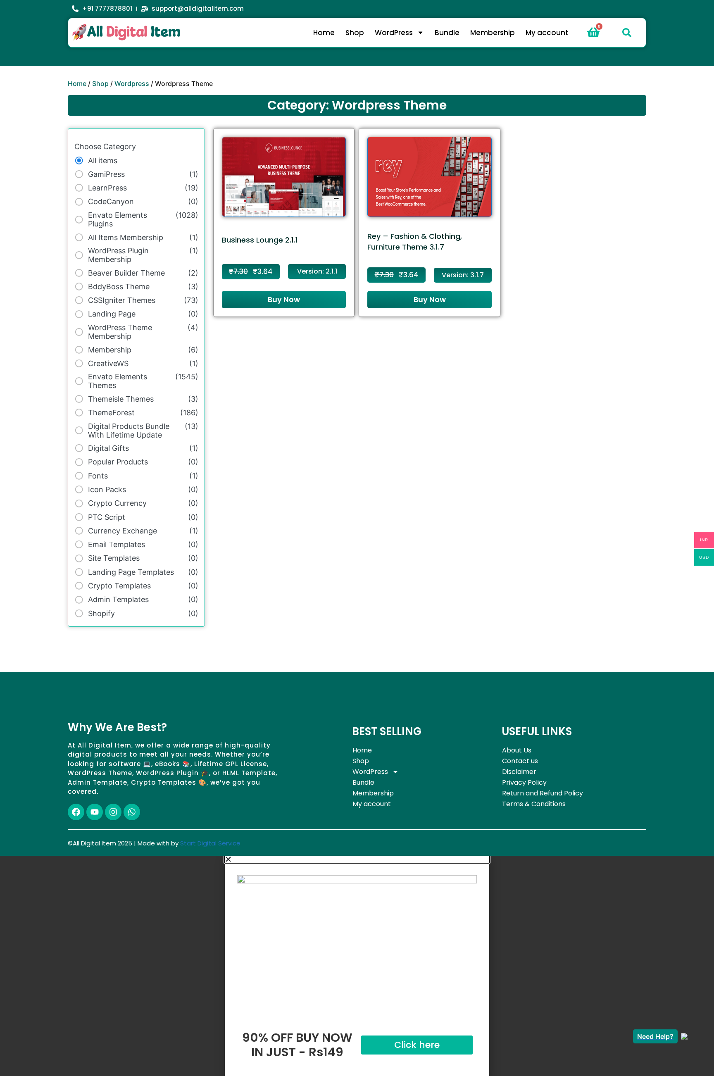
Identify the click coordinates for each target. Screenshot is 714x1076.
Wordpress (131, 83)
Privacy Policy (524, 782)
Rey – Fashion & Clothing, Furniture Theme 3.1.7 (414, 241)
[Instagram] (113, 812)
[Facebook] (76, 812)
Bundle (447, 33)
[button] (627, 32)
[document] (357, 966)
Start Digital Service (210, 843)
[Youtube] (94, 812)
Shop (354, 33)
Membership (492, 33)
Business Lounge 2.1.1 (260, 240)
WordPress (394, 33)
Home (324, 33)
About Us (516, 750)
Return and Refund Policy (542, 793)
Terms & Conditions (534, 804)
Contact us (520, 761)
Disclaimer (519, 771)
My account (547, 33)
